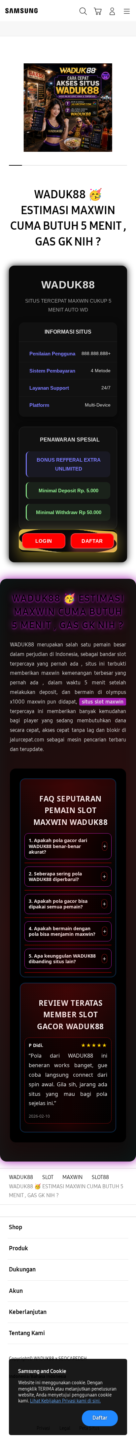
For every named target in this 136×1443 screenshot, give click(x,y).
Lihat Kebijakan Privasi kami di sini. (65, 1401)
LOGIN (43, 541)
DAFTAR (92, 541)
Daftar (99, 1418)
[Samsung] (20, 11)
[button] (97, 11)
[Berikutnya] (128, 107)
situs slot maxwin (102, 702)
